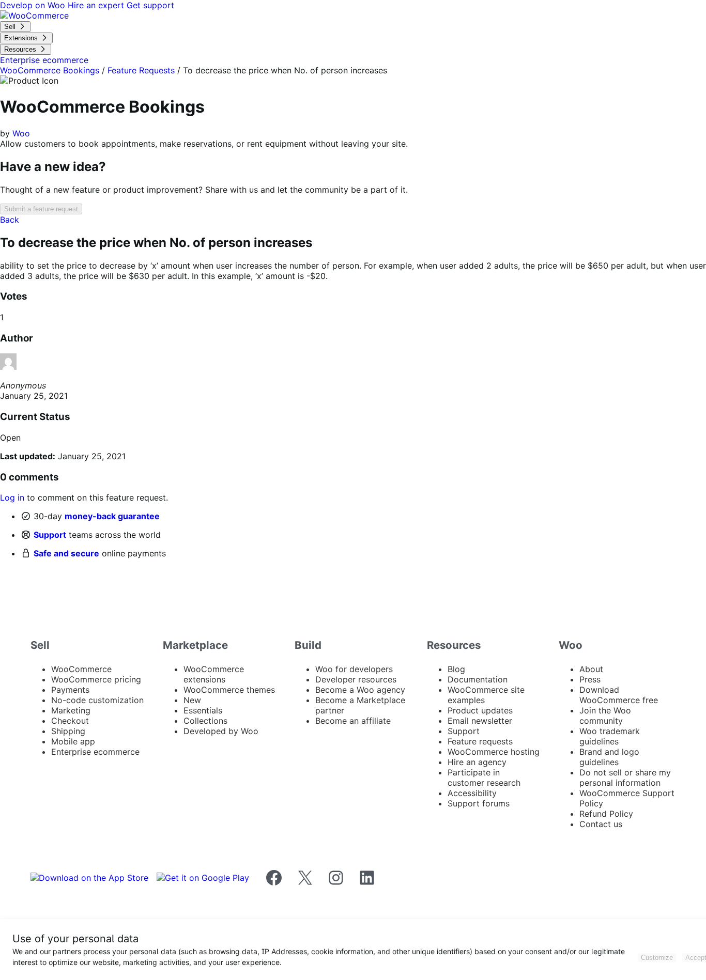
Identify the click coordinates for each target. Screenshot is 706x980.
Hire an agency (477, 762)
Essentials (202, 710)
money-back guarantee (112, 516)
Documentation (478, 679)
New (192, 700)
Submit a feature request (41, 209)
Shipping (68, 731)
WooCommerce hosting (494, 751)
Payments (70, 690)
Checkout (70, 720)
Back (9, 219)
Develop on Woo (34, 5)
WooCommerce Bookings (49, 70)
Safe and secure (66, 553)
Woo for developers (354, 669)
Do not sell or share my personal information (625, 777)
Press (590, 679)
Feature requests (480, 741)
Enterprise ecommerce (95, 751)
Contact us (600, 824)
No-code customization (97, 700)
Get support (150, 5)
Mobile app (73, 741)
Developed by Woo (220, 731)
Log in (12, 497)
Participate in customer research (484, 777)
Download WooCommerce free (618, 695)
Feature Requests (141, 70)
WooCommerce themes (229, 690)
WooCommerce (81, 669)
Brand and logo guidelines (609, 756)
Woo (21, 133)
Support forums (479, 803)
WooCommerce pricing (96, 679)
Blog (456, 669)
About (591, 669)
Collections (205, 720)
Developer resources (355, 679)
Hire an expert (97, 5)
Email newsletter (480, 720)
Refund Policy (606, 813)
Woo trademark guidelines (609, 736)
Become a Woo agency (360, 690)
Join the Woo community (605, 715)
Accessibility (472, 793)
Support (50, 535)
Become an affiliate (353, 720)
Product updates (480, 710)
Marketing (70, 710)
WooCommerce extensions (213, 674)
